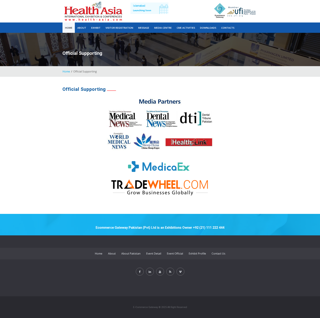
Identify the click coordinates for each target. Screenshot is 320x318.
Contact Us (218, 253)
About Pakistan (130, 253)
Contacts (227, 27)
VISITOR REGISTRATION (119, 27)
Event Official (175, 253)
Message (143, 27)
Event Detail (153, 253)
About (81, 27)
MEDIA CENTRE (163, 27)
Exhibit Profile (197, 253)
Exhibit (95, 27)
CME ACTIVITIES (186, 27)
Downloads (208, 27)
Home (68, 27)
